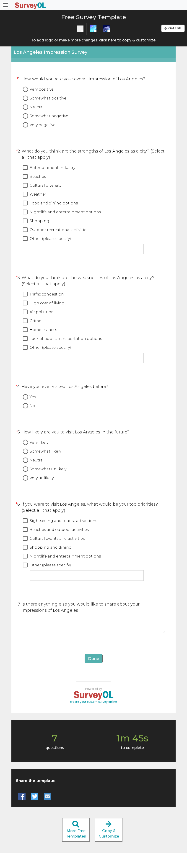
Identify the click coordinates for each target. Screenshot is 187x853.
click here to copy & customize (127, 40)
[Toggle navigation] (5, 5)
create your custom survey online (93, 701)
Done (93, 658)
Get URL (174, 28)
